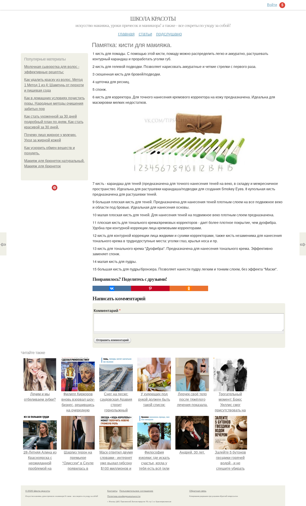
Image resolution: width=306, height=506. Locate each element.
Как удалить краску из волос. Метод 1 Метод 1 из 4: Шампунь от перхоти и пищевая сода (54, 85)
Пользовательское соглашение (136, 490)
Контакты (112, 490)
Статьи (145, 33)
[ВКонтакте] (112, 288)
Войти (272, 4)
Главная (126, 33)
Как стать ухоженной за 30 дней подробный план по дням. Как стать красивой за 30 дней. (53, 122)
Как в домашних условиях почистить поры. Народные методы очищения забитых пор (54, 103)
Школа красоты (153, 18)
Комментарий (107, 310)
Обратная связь (197, 490)
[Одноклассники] (189, 288)
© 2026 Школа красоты (37, 490)
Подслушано (169, 33)
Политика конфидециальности (123, 496)
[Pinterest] (150, 288)
